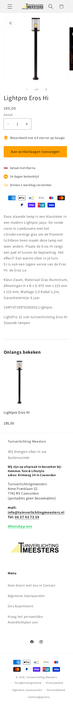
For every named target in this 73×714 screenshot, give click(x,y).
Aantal (8, 115)
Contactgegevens (39, 697)
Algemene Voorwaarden (26, 596)
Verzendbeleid (56, 690)
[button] (9, 6)
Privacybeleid (54, 683)
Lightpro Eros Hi (17, 412)
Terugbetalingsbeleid (27, 683)
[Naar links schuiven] (27, 89)
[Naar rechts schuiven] (46, 89)
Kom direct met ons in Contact (31, 585)
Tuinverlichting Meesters (41, 677)
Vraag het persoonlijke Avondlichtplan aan (25, 619)
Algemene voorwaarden (27, 690)
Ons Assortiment (20, 606)
